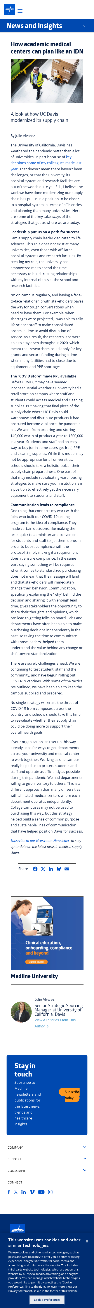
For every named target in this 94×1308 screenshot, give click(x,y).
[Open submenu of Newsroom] (88, 25)
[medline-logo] (9, 9)
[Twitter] (16, 1193)
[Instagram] (50, 1193)
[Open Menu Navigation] (20, 11)
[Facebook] (9, 1193)
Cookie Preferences (47, 1300)
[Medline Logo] (17, 1231)
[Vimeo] (32, 1193)
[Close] (87, 1241)
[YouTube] (41, 1193)
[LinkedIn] (23, 1193)
